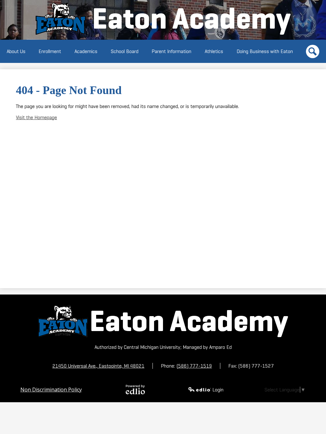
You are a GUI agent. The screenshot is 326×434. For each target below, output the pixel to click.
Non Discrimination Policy (51, 389)
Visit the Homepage (36, 117)
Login (217, 390)
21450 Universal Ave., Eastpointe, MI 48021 (99, 366)
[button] (16, 51)
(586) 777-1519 (194, 366)
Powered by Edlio (135, 389)
